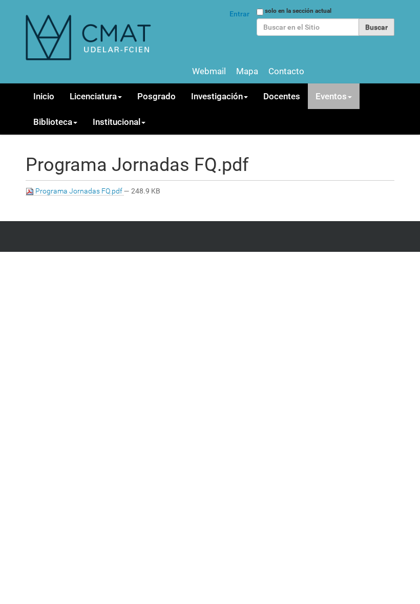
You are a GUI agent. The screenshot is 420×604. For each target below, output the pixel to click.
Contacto (286, 71)
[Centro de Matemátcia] (90, 37)
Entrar (239, 14)
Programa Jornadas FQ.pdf (79, 191)
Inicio (43, 96)
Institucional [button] (116, 122)
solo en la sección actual (298, 10)
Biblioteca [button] (52, 122)
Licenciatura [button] (93, 96)
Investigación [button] (217, 96)
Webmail (209, 71)
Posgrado (156, 96)
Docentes (281, 96)
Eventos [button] (331, 96)
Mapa (247, 71)
